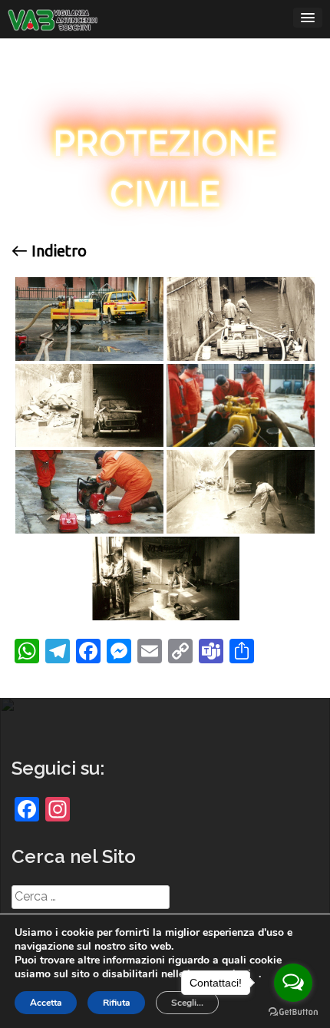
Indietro (57, 251)
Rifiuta (116, 1003)
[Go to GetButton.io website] (293, 1012)
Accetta (45, 1003)
